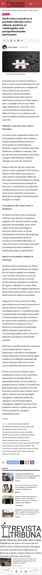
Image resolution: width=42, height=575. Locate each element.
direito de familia (25, 432)
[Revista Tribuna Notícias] (15, 4)
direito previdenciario (10, 440)
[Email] (14, 40)
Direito (14, 429)
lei (33, 451)
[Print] (18, 40)
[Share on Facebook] (7, 40)
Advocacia (15, 424)
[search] (26, 4)
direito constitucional (10, 432)
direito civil (22, 429)
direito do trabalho (27, 435)
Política (17, 517)
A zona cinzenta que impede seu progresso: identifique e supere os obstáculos (26, 487)
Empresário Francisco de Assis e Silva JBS (18, 446)
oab (17, 454)
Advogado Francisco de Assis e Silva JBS (18, 426)
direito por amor (23, 437)
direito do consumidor (10, 435)
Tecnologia (18, 505)
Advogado (25, 424)
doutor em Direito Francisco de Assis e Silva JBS (20, 443)
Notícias (6, 14)
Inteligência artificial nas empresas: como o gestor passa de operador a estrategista (27, 476)
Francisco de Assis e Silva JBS (13, 451)
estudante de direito (10, 448)
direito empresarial (9, 437)
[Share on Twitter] (11, 40)
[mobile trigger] (4, 4)
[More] (21, 40)
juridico (29, 451)
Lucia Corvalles (12, 47)
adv (9, 424)
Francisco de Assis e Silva (28, 448)
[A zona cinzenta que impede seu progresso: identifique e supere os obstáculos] (7, 488)
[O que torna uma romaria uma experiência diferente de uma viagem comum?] (5, 562)
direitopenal (24, 440)
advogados (6, 429)
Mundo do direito (9, 454)
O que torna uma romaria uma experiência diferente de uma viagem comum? (24, 561)
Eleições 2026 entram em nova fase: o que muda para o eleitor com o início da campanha (27, 512)
